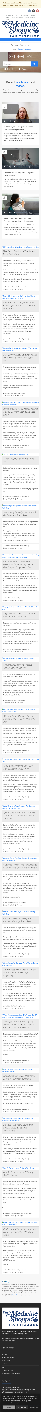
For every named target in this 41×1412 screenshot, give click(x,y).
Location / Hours (17, 17)
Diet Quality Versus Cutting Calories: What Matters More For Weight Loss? (20, 357)
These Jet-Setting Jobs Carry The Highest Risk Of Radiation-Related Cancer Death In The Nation (19, 1024)
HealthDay (15, 1295)
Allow (9, 1407)
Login (7, 20)
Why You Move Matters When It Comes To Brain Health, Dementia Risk (19, 719)
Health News (11, 69)
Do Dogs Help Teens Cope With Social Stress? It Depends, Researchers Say (18, 1127)
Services (4, 1354)
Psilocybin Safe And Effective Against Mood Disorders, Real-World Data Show (20, 411)
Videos (24, 69)
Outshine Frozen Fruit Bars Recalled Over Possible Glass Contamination (20, 866)
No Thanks (22, 1407)
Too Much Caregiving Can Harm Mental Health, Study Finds (18, 767)
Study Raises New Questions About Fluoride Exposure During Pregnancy (19, 972)
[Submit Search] (34, 64)
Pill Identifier (24, 15)
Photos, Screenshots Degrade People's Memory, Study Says (17, 920)
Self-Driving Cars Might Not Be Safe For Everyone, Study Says (19, 514)
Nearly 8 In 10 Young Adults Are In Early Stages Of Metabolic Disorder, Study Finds (19, 305)
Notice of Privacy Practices (11, 1373)
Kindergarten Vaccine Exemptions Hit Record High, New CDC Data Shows (19, 1232)
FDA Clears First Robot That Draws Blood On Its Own (19, 253)
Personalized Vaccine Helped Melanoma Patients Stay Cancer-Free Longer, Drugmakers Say (18, 564)
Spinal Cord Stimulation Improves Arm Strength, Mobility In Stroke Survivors (19, 815)
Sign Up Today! (29, 17)
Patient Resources (8, 1357)
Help (16, 15)
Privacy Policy (33, 1407)
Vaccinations (6, 1360)
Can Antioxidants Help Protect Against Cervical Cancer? (17, 666)
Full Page (20, 289)
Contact (4, 1364)
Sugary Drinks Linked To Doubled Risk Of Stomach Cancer (19, 615)
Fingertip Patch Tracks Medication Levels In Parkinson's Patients (19, 1077)
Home (14, 49)
